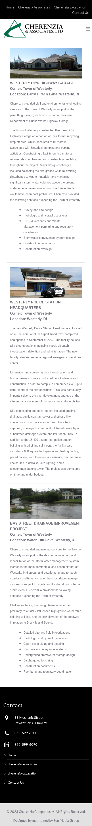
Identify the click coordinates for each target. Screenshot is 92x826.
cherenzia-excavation (23, 773)
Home (12, 755)
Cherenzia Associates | (36, 7)
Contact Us (80, 12)
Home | (12, 7)
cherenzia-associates (22, 764)
